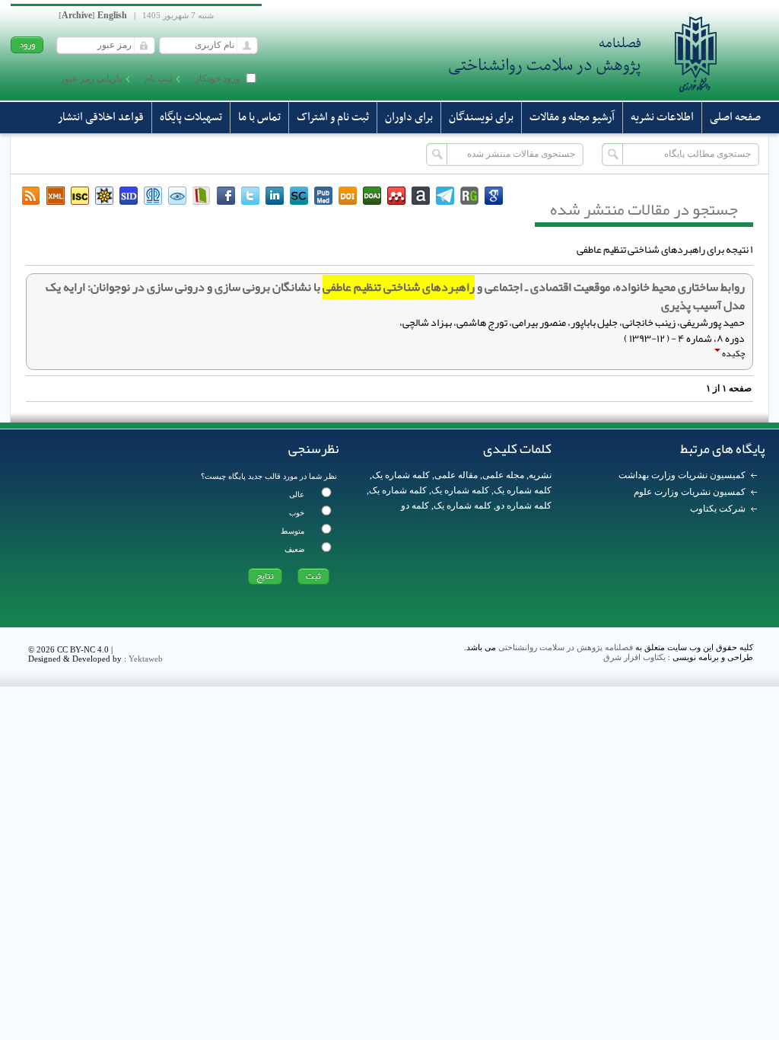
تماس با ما (259, 117)
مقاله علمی (456, 475)
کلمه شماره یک (401, 475)
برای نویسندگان (481, 117)
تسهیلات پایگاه (191, 117)
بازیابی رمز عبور (91, 78)
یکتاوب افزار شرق (634, 657)
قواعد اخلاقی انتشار (101, 117)
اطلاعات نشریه (662, 117)
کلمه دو (415, 505)
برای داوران (409, 117)
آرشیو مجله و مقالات (572, 117)
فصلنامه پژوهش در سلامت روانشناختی (565, 647)
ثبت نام (158, 78)
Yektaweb (146, 658)
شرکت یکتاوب (718, 508)
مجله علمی (503, 475)
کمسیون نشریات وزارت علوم (690, 492)
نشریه (540, 475)
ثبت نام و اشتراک (333, 117)
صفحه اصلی (735, 117)
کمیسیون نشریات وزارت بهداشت (682, 475)
